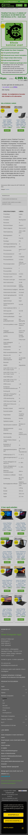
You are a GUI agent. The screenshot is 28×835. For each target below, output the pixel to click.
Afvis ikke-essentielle (13, 821)
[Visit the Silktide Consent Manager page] (22, 828)
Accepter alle (13, 815)
